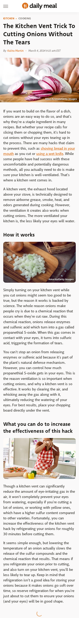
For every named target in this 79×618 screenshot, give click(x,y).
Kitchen (8, 18)
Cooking (24, 18)
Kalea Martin (15, 50)
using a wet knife (49, 154)
